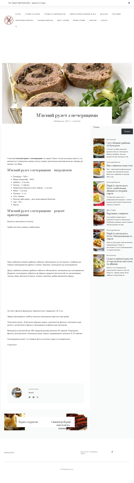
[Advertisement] (67, 47)
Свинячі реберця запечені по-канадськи (61, 425)
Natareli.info (9, 452)
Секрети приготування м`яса (83, 14)
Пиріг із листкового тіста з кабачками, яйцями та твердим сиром (117, 189)
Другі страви (63, 20)
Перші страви (79, 20)
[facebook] (129, 3)
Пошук (96, 127)
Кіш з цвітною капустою (120, 165)
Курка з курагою (28, 422)
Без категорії (111, 140)
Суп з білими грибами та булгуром (118, 144)
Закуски (93, 20)
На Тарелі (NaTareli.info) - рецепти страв (26, 3)
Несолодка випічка (24, 20)
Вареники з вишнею (117, 213)
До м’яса (104, 14)
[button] (16, 26)
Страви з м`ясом (32, 14)
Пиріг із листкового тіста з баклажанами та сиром (119, 236)
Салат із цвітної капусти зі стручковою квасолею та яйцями (120, 261)
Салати (104, 20)
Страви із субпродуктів (54, 14)
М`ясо (18, 14)
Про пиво (116, 14)
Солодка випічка (45, 20)
